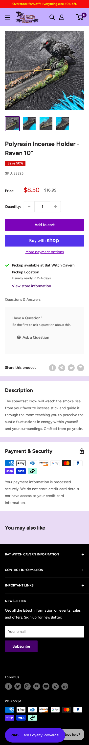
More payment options (44, 252)
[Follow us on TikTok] (55, 686)
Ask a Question (35, 337)
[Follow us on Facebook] (8, 686)
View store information (31, 286)
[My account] (61, 17)
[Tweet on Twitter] (71, 367)
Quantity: (13, 206)
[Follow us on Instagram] (27, 686)
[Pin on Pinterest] (61, 367)
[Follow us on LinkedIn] (64, 686)
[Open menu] (7, 17)
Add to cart (45, 224)
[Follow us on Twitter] (17, 686)
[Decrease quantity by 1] (29, 206)
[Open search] (52, 17)
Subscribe (21, 646)
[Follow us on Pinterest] (36, 686)
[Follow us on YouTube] (46, 686)
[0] (80, 17)
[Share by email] (80, 367)
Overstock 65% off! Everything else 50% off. (44, 4)
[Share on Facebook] (52, 367)
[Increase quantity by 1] (55, 206)
